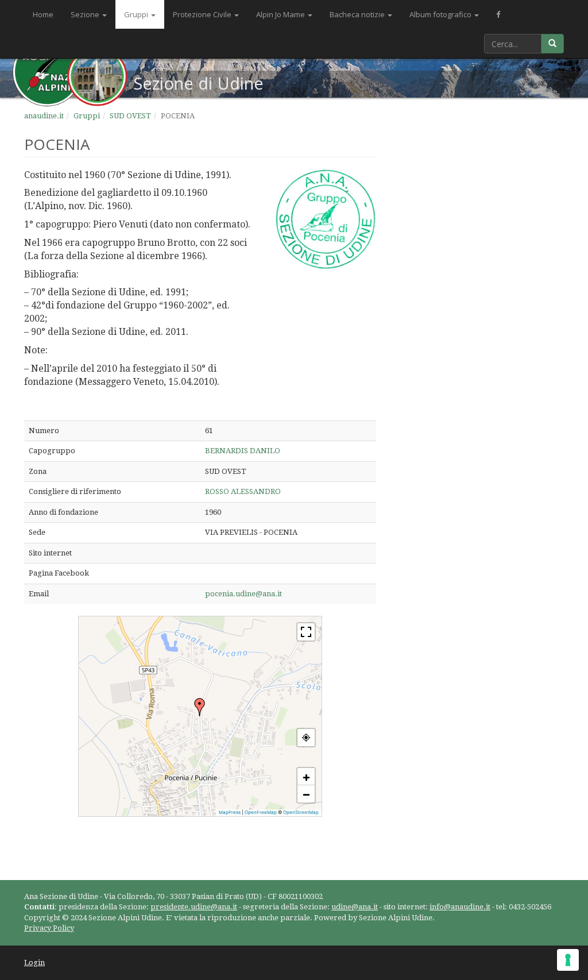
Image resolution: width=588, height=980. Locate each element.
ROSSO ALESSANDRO (243, 491)
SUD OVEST (130, 115)
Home (43, 14)
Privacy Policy (49, 928)
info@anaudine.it (460, 906)
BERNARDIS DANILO (242, 450)
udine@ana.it (354, 906)
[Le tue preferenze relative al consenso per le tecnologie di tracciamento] (568, 960)
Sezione (86, 14)
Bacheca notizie (358, 14)
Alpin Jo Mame (281, 14)
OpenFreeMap (261, 812)
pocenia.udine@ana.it (243, 593)
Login (34, 962)
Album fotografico (441, 14)
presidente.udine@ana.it (193, 906)
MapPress (230, 812)
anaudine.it (44, 115)
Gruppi (137, 14)
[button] (200, 707)
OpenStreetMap (301, 812)
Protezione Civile (203, 14)
